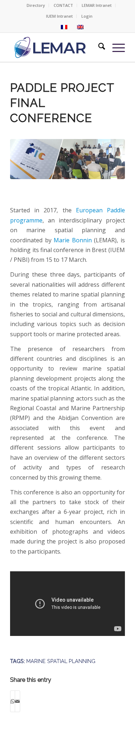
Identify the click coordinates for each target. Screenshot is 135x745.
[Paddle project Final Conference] (67, 168)
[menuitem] (36, 5)
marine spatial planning (60, 661)
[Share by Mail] (17, 701)
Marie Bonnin (73, 240)
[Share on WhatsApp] (12, 701)
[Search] (98, 47)
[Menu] (115, 47)
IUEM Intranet (59, 16)
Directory (36, 5)
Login (87, 16)
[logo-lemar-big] (50, 47)
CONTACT (63, 5)
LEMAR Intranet (97, 5)
